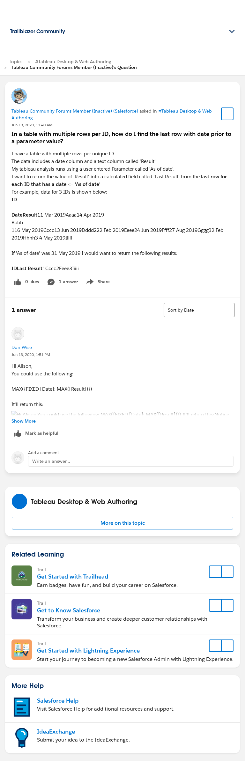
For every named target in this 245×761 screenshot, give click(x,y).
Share (97, 283)
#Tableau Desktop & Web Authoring (73, 61)
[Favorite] (227, 114)
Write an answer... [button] (51, 461)
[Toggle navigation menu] (232, 32)
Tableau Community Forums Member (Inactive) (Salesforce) (74, 111)
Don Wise (21, 347)
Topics (15, 61)
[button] (122, 523)
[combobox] (199, 310)
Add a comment (43, 452)
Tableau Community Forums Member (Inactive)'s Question (74, 67)
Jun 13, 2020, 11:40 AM (32, 125)
